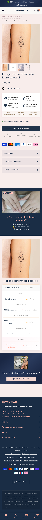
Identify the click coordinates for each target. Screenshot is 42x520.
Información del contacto (13, 461)
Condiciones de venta (30, 461)
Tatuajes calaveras (18, 504)
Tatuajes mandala (25, 498)
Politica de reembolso (13, 454)
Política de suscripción (26, 464)
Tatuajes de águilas (30, 504)
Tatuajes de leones (24, 496)
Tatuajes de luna (14, 498)
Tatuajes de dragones (14, 501)
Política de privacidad (29, 454)
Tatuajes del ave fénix (10, 507)
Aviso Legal (12, 464)
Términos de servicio (14, 457)
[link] (21, 258)
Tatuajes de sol (21, 507)
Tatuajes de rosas (18, 493)
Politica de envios (29, 457)
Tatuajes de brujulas (32, 507)
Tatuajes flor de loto (27, 501)
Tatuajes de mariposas (31, 493)
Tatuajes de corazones (11, 496)
